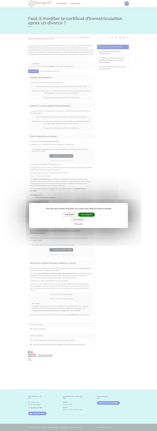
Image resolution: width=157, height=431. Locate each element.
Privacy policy (78, 224)
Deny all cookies (78, 219)
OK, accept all (86, 214)
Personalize (69, 214)
